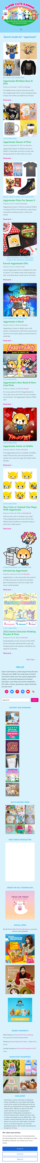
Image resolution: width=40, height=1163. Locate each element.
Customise (20, 1154)
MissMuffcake (27, 513)
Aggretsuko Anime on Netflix (18, 446)
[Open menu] (21, 29)
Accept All (20, 1149)
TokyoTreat (19, 929)
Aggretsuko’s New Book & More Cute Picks (19, 384)
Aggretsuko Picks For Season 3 (19, 200)
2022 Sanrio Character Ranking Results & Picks (19, 633)
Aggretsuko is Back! (13, 321)
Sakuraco (27, 929)
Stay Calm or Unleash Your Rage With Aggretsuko (20, 508)
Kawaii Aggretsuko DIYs (15, 263)
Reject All (20, 1159)
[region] (20, 1146)
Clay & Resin (24, 258)
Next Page (32, 659)
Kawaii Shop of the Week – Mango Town (24, 1042)
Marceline (29, 145)
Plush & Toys (22, 318)
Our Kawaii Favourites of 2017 (26, 1048)
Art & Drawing (13, 258)
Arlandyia (27, 87)
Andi (23, 267)
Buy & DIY (6, 78)
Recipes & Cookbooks (25, 260)
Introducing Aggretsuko (15, 570)
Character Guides (10, 567)
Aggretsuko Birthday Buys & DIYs (18, 82)
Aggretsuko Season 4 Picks (17, 142)
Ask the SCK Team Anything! (24, 1035)
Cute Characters (17, 78)
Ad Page (14, 1128)
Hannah (26, 389)
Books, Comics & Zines (11, 197)
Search (35, 700)
